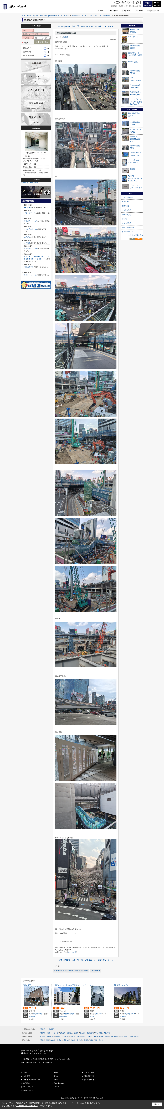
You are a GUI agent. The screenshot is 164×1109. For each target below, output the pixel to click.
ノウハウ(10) (126, 223)
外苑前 (79, 1040)
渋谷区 (35, 1014)
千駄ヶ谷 (55, 1033)
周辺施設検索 (89, 1076)
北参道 (72, 1040)
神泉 (92, 1040)
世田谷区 (67, 1014)
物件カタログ (28, 1090)
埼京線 (73, 1036)
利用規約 (26, 1083)
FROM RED (28, 207)
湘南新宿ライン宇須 (85, 1036)
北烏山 (72, 1014)
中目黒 (86, 1040)
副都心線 (50, 1036)
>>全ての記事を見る (135, 235)
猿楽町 (76, 1033)
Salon (56, 1080)
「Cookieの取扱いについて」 (26, 1106)
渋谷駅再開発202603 (66, 33)
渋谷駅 (65, 37)
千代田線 (123, 1036)
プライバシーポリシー (31, 1080)
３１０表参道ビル (30, 229)
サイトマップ (28, 1087)
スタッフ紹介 (89, 1072)
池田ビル (27, 237)
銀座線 (58, 1036)
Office (56, 1076)
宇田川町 (98, 1033)
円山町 (83, 1033)
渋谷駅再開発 (95, 970)
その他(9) (125, 219)
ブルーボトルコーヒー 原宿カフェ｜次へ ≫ (96, 26)
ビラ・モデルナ (29, 213)
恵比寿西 (132, 1014)
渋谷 (100, 1014)
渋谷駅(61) (125, 202)
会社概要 (26, 1076)
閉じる (157, 1104)
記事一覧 (75, 26)
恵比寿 (63, 1033)
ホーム (25, 1072)
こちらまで (72, 952)
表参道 (52, 1040)
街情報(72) (125, 206)
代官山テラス (29, 267)
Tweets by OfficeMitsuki (29, 183)
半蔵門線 (65, 1036)
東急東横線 (114, 1036)
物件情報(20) (126, 214)
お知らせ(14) (126, 210)
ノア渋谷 (27, 243)
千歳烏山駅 (63, 1017)
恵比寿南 (90, 1033)
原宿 (47, 1040)
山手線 (43, 1036)
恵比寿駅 (123, 1017)
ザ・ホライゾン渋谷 (31, 249)
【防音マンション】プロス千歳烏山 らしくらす (70, 985)
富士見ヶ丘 (99, 1040)
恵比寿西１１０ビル (31, 221)
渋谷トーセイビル (30, 275)
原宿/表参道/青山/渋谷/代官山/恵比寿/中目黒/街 (71, 970)
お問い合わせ (89, 1080)
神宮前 (40, 1014)
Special (56, 1087)
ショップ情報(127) (128, 197)
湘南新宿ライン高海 (101, 1036)
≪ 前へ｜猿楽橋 (64, 26)
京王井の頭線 (134, 1036)
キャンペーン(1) (127, 232)
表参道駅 (32, 1017)
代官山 (59, 1040)
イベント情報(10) (128, 227)
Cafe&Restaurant (60, 1083)
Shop (56, 1072)
